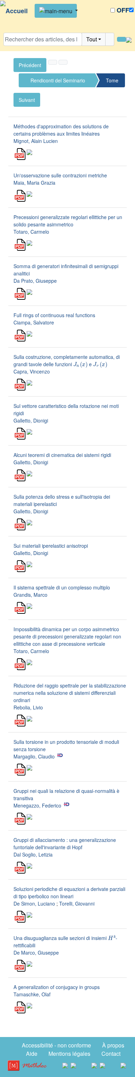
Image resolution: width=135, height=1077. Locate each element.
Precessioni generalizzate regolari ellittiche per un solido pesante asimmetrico (68, 221)
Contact (110, 1054)
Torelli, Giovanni (76, 903)
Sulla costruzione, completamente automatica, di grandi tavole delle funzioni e (67, 360)
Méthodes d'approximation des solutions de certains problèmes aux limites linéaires (61, 130)
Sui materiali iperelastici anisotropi (51, 545)
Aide (31, 1054)
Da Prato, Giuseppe (35, 280)
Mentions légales (69, 1054)
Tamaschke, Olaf (32, 994)
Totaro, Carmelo (31, 231)
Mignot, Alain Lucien (36, 140)
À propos (113, 1045)
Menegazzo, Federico (37, 805)
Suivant (27, 99)
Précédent (30, 65)
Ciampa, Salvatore (34, 322)
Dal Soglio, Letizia (33, 854)
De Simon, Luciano (34, 903)
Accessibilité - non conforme (56, 1045)
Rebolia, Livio (28, 707)
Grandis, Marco (30, 594)
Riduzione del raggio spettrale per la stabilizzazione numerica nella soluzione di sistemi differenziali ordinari (70, 693)
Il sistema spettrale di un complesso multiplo (62, 587)
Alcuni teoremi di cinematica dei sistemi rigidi (62, 454)
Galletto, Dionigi (31, 420)
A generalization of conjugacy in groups (57, 986)
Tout (91, 39)
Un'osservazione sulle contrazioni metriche (60, 175)
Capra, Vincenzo (32, 371)
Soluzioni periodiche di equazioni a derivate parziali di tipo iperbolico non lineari (69, 892)
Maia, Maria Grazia (34, 182)
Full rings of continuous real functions (54, 315)
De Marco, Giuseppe (36, 952)
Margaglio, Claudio (34, 756)
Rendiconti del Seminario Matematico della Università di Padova (58, 82)
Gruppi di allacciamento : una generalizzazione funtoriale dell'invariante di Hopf (65, 843)
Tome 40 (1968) (112, 82)
